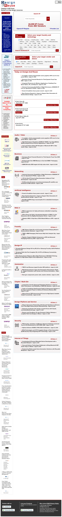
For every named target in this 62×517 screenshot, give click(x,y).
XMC (39, 43)
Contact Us (7, 506)
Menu (59, 2)
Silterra (38, 41)
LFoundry (32, 41)
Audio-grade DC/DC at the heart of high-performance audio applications (7, 25)
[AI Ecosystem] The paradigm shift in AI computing (7, 283)
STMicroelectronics (53, 41)
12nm (54, 45)
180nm (21, 49)
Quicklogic (34, 63)
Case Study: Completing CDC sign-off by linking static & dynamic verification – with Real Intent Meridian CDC (7, 485)
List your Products (27, 510)
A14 (21, 45)
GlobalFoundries (35, 39)
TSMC (21, 39)
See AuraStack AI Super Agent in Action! (6, 291)
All (18, 61)
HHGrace (22, 41)
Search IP (37, 14)
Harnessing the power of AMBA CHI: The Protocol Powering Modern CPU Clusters (7, 338)
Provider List (54, 28)
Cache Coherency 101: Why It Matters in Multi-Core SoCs (6, 402)
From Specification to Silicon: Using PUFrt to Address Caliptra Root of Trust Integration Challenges (6, 389)
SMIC (42, 39)
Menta (29, 61)
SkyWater (44, 41)
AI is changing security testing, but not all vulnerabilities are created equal (7, 194)
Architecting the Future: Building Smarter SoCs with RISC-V (6, 443)
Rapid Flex (40, 61)
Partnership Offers (9, 510)
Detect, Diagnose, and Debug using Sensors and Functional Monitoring (6, 364)
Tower (21, 43)
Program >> (19, 105)
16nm (21, 47)
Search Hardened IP (22, 50)
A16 (25, 45)
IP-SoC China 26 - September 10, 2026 (21, 102)
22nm (30, 47)
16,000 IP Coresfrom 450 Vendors (37, 25)
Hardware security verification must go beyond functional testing (7, 207)
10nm (49, 45)
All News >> (54, 135)
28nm (35, 47)
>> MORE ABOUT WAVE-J (6, 91)
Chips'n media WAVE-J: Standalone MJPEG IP (7, 62)
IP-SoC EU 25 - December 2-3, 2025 (22, 124)
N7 (45, 45)
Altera (34, 61)
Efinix (23, 63)
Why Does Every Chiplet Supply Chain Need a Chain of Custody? (7, 232)
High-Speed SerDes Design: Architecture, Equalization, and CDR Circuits (7, 429)
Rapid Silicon (48, 61)
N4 (35, 45)
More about (49, 503)
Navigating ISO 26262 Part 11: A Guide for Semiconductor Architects (6, 183)
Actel (18, 63)
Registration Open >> (52, 105)
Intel (27, 41)
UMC (26, 43)
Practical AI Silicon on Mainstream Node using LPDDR (6, 377)
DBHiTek (53, 39)
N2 (28, 45)
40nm (40, 47)
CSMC (47, 39)
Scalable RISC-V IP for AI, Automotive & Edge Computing (7, 105)
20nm (25, 47)
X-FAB (34, 43)
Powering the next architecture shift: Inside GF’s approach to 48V (6, 261)
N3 (31, 45)
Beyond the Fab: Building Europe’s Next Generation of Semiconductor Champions (6, 247)
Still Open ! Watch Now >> (51, 119)
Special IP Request (23, 28)
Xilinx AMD (23, 61)
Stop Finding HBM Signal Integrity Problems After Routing (6, 316)
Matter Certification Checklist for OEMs (6, 304)
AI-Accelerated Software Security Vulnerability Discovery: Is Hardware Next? (6, 456)
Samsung (27, 39)
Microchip (55, 61)
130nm (54, 47)
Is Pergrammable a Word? (6, 270)
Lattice (28, 63)
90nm (49, 47)
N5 (38, 45)
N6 (42, 45)
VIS (30, 43)
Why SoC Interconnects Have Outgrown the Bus (6, 413)
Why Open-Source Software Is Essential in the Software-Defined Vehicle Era (6, 352)
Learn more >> (7, 50)
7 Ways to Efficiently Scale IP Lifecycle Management (7, 473)
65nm (44, 47)
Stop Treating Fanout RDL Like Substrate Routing (6, 217)
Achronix (41, 63)
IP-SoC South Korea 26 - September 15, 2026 (21, 109)
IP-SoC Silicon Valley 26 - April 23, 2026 (21, 117)
